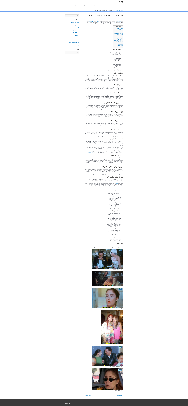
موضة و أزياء (91, 5)
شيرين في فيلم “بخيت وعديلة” (118, 40)
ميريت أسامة (119, 21)
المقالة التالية (88, 395)
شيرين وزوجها (121, 31)
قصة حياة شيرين (120, 29)
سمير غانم (97, 21)
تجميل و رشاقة (106, 5)
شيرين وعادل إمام (120, 39)
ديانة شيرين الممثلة (120, 32)
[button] (65, 7)
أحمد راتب (111, 174)
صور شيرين (121, 46)
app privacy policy (76, 45)
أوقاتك (120, 1)
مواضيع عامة (76, 5)
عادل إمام (114, 22)
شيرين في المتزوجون (120, 38)
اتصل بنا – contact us (75, 44)
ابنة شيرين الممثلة (120, 35)
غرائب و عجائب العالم (74, 8)
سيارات (69, 8)
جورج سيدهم (91, 21)
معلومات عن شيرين (120, 28)
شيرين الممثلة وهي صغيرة (119, 37)
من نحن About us (76, 40)
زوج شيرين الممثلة (120, 34)
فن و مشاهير (115, 5)
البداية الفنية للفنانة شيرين (119, 41)
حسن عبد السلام (90, 152)
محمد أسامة (94, 20)
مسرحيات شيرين (120, 45)
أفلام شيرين (121, 43)
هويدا (117, 183)
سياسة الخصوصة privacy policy (74, 42)
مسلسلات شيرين (120, 44)
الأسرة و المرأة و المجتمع (98, 5)
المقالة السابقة (120, 395)
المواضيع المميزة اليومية (83, 5)
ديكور (111, 5)
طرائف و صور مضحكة (68, 5)
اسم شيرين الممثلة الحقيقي (118, 33)
